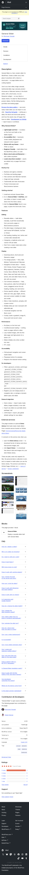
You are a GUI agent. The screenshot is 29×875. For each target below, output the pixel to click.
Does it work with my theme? (10, 594)
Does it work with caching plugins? (12, 572)
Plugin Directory (6, 7)
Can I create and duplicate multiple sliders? (9, 650)
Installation (6, 55)
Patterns (17, 815)
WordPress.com (7, 834)
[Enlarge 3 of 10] (11, 495)
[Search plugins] (18, 18)
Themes (17, 809)
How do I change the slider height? (12, 606)
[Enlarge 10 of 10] (25, 514)
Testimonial (24, 752)
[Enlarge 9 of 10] (25, 505)
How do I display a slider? (9, 546)
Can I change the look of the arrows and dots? (9, 577)
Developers (5, 826)
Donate (18, 826)
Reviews (5, 51)
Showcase (18, 807)
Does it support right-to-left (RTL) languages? (9, 662)
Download (5, 40)
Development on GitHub (18, 119)
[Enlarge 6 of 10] (25, 478)
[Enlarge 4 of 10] (11, 503)
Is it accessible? (6, 639)
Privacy (4, 815)
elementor (24, 746)
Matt (4, 837)
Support (5, 63)
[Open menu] (26, 2)
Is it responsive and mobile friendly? (7, 600)
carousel (18, 746)
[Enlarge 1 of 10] (11, 478)
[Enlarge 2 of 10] (11, 486)
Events (17, 823)
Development (7, 59)
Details (5, 47)
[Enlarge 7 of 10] (25, 489)
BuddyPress (6, 843)
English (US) (24, 742)
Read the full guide (11, 112)
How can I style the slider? (9, 583)
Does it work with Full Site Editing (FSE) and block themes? (11, 673)
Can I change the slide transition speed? (8, 611)
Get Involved (19, 820)
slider (19, 749)
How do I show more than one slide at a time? (9, 628)
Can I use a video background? (11, 634)
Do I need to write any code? (10, 557)
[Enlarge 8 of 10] (25, 496)
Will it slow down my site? (9, 567)
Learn (3, 820)
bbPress (5, 840)
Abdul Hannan (9, 715)
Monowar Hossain (9, 36)
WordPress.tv (6, 829)
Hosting (4, 812)
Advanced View (6, 757)
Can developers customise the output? (8, 679)
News (3, 809)
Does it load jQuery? (8, 562)
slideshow (24, 749)
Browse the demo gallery (10, 107)
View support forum (7, 797)
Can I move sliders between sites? (12, 645)
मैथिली (6, 850)
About (3, 807)
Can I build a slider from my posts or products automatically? (11, 617)
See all (25, 784)
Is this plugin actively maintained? (11, 691)
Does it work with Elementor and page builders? (10, 588)
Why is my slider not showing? (11, 552)
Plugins (17, 812)
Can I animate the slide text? (10, 623)
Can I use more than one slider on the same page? (9, 656)
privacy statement (13, 468)
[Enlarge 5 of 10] (11, 510)
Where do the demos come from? (12, 686)
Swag (17, 829)
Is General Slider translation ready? (12, 668)
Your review (5, 784)
